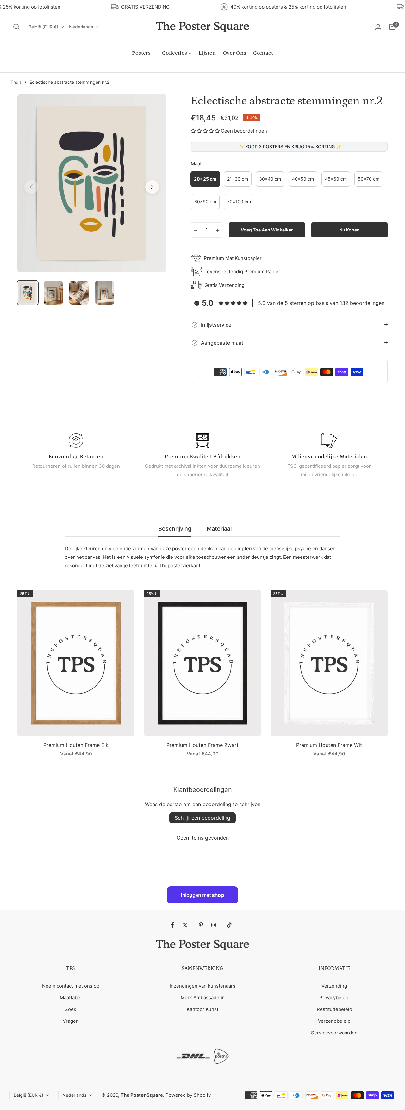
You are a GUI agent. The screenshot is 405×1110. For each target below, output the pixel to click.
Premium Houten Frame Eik (76, 745)
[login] (378, 27)
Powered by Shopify (188, 1095)
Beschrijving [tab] (174, 528)
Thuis (16, 82)
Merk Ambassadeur (202, 998)
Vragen (71, 1021)
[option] (91, 183)
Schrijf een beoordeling (202, 818)
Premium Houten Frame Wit (329, 745)
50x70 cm (368, 179)
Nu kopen (349, 229)
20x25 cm (205, 179)
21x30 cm (237, 179)
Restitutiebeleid (334, 1009)
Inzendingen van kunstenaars (202, 986)
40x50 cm (303, 179)
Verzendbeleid (334, 1021)
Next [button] (152, 187)
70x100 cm (239, 201)
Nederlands (81, 26)
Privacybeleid (334, 998)
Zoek (70, 1009)
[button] (16, 27)
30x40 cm (270, 179)
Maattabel (71, 998)
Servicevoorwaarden (334, 1033)
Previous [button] (31, 187)
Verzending (334, 986)
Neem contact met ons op (70, 986)
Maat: (197, 164)
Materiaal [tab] (219, 528)
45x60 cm (336, 179)
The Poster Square (142, 1095)
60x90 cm (205, 201)
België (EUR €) (43, 26)
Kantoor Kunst (202, 1009)
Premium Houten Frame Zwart (202, 745)
